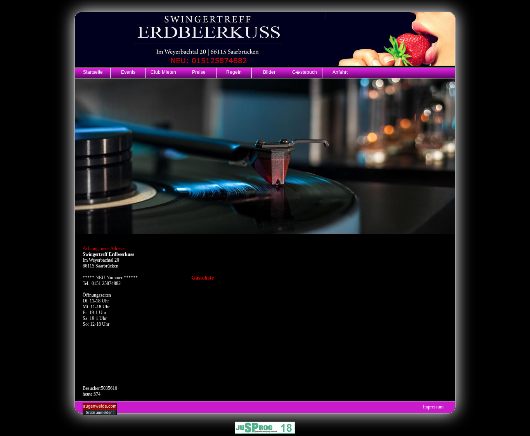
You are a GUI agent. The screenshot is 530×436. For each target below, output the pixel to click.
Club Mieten (163, 72)
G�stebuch (304, 72)
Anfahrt (340, 72)
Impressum (433, 407)
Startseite (93, 72)
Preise (199, 72)
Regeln (234, 72)
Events (128, 72)
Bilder (269, 72)
